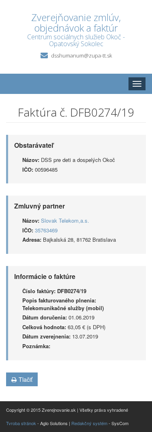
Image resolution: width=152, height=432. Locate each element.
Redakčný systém (89, 423)
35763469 (46, 230)
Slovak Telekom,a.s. (65, 220)
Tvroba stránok (21, 423)
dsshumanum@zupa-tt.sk (81, 55)
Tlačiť (25, 379)
